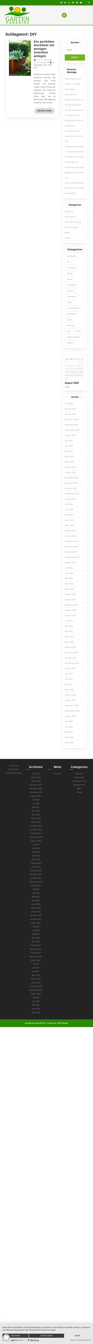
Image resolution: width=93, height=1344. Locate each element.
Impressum (13, 766)
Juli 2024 (69, 504)
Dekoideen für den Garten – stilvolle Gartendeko (73, 84)
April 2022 (69, 637)
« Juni (67, 387)
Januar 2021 (70, 700)
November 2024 (72, 483)
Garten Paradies (41, 62)
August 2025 (70, 435)
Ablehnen (15, 1335)
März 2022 (69, 642)
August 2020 (70, 716)
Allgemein (69, 211)
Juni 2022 (69, 626)
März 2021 (69, 690)
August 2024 (70, 499)
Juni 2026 (69, 404)
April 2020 (69, 737)
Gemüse (70, 291)
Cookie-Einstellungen (14, 773)
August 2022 (70, 615)
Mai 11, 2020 (42, 60)
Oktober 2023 (71, 552)
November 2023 (72, 547)
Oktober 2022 (71, 610)
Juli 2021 (69, 674)
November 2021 (72, 653)
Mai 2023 (69, 578)
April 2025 (69, 457)
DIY (68, 262)
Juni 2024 (69, 510)
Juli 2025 (69, 441)
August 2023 (70, 563)
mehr (77, 1335)
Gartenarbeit (70, 217)
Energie (70, 273)
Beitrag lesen (46, 112)
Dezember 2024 (72, 478)
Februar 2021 (70, 695)
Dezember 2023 (72, 541)
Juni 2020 (69, 727)
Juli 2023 (69, 568)
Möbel (67, 233)
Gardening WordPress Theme (39, 1023)
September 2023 (72, 557)
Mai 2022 (69, 631)
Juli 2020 (69, 721)
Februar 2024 (70, 531)
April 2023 (69, 584)
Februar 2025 (70, 467)
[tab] (64, 15)
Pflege (68, 238)
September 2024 (72, 494)
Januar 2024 (70, 536)
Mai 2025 (69, 451)
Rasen (78, 331)
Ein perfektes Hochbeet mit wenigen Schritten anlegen (44, 49)
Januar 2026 (70, 414)
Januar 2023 (70, 600)
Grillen (69, 302)
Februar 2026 (70, 409)
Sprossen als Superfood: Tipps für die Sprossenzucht (74, 100)
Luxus (69, 320)
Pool (68, 331)
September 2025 (72, 430)
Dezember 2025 (72, 419)
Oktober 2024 (71, 488)
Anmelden (57, 774)
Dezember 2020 (72, 706)
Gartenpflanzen (72, 227)
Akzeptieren (46, 1335)
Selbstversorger (73, 337)
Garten (69, 279)
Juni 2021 (69, 679)
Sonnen (70, 343)
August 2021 (70, 668)
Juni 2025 (69, 446)
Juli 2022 (69, 621)
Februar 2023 (70, 594)
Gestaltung (71, 297)
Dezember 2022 (72, 605)
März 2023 (69, 589)
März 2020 (69, 743)
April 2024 (69, 520)
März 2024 (69, 525)
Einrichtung (71, 268)
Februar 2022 (70, 647)
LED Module (71, 314)
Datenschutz (14, 769)
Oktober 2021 (71, 658)
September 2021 (72, 663)
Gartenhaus (71, 285)
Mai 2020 (69, 732)
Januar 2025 (70, 472)
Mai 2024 (69, 515)
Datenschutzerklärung (84, 1340)
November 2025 (72, 425)
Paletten (70, 325)
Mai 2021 (69, 684)
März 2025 (69, 462)
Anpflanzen (71, 256)
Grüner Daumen (73, 308)
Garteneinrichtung (73, 222)
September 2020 (72, 711)
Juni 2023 (69, 573)
